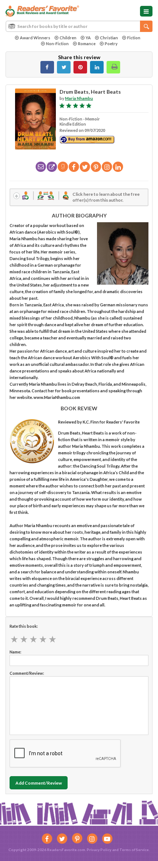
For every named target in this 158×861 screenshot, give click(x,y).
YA (88, 37)
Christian (109, 37)
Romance (87, 43)
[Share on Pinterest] (80, 67)
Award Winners (35, 37)
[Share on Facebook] (47, 67)
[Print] (113, 67)
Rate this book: (24, 626)
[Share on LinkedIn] (97, 67)
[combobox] (79, 26)
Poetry (111, 43)
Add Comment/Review (38, 783)
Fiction (133, 37)
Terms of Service (134, 849)
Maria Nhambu (79, 98)
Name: (15, 651)
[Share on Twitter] (64, 67)
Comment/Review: (27, 673)
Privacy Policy (99, 849)
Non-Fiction (57, 43)
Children (68, 37)
